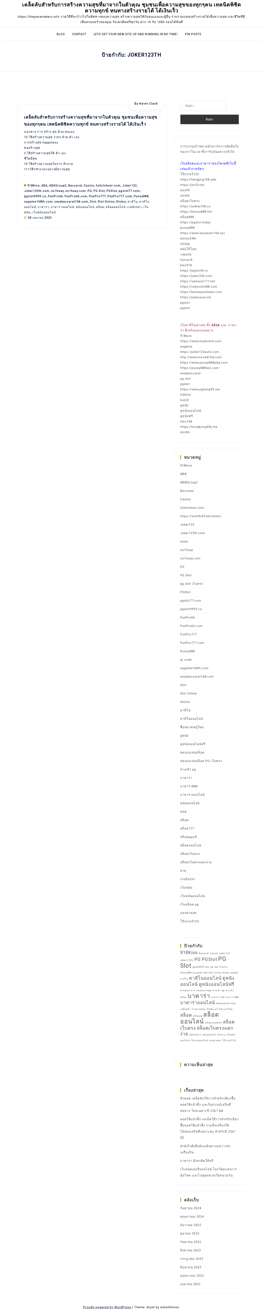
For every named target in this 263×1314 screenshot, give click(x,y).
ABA (44, 185)
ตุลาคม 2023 (189, 1233)
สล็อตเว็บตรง (190, 201)
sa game (198, 972)
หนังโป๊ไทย (188, 249)
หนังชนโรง (195, 1034)
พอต (183, 811)
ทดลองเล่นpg (204, 990)
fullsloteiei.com (108, 185)
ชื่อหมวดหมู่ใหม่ (192, 727)
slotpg (185, 244)
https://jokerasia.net (195, 297)
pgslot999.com (201, 967)
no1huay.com (75, 191)
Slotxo (121, 201)
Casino (89, 185)
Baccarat (75, 185)
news (184, 541)
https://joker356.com (196, 276)
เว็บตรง (221, 1034)
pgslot (185, 303)
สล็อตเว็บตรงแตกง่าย (196, 862)
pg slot (185, 378)
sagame (186, 346)
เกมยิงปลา (134, 207)
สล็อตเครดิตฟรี (213, 1022)
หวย (183, 871)
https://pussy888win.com (199, 368)
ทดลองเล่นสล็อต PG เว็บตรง (201, 761)
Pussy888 (141, 196)
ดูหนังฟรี (186, 416)
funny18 (186, 260)
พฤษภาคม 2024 (192, 1216)
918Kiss (33, 185)
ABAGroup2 (58, 185)
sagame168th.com (38, 201)
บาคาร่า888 (189, 786)
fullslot (185, 395)
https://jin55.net (192, 185)
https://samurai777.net (197, 281)
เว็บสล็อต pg (189, 904)
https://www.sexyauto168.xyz (202, 233)
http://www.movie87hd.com (201, 357)
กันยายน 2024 (190, 1208)
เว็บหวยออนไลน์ (199, 1040)
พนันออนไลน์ (85, 207)
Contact (79, 34)
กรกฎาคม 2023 (191, 1259)
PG (90, 191)
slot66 (185, 195)
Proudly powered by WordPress (107, 1307)
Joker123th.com (36, 191)
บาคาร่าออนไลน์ (62, 207)
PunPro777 (97, 196)
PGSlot (111, 191)
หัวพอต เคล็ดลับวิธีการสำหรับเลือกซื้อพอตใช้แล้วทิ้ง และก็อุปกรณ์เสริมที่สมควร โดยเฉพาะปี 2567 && (207, 1105)
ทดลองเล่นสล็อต (192, 752)
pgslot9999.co (35, 196)
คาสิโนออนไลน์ (191, 719)
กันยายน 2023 (190, 1242)
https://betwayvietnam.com (201, 292)
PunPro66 (55, 196)
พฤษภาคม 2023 (192, 1276)
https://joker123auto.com (199, 352)
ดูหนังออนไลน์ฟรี (192, 744)
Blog (61, 34)
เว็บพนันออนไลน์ (44, 212)
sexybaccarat (190, 373)
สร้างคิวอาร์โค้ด (224, 1009)
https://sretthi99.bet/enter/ (201, 516)
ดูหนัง (184, 405)
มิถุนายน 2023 (190, 1267)
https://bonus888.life (196, 212)
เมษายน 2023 (190, 1284)
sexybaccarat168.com (71, 201)
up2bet (234, 972)
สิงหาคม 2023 (190, 1250)
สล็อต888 (187, 217)
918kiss (186, 336)
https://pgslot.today (195, 222)
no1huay (57, 191)
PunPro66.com (76, 196)
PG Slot (99, 191)
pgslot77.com (129, 191)
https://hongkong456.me (199, 427)
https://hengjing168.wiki (198, 179)
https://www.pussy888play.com (204, 362)
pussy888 (187, 228)
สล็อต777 (187, 828)
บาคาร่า (43, 207)
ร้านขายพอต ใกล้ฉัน (203, 1009)
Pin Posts (193, 34)
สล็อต (100, 207)
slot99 (185, 190)
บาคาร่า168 (217, 997)
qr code (186, 660)
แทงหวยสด (188, 913)
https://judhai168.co (195, 206)
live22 (184, 400)
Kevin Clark (148, 103)
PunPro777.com (119, 196)
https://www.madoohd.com (200, 341)
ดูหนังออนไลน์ (190, 411)
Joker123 (129, 185)
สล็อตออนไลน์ (116, 207)
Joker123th (186, 960)
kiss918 (186, 265)
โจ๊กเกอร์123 (189, 174)
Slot (93, 201)
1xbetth (186, 254)
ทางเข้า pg (188, 769)
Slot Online (106, 201)
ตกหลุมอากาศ (188, 990)
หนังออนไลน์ (209, 1034)
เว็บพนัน (186, 887)
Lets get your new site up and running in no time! (135, 34)
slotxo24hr (188, 238)
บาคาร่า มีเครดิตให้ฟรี (196, 1161)
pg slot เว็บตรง (191, 584)
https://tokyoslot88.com (198, 286)
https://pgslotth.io (194, 270)
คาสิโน (133, 201)
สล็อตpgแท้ (188, 837)
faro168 (186, 421)
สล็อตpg (197, 1016)
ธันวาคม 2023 (190, 1225)
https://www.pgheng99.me (200, 389)
